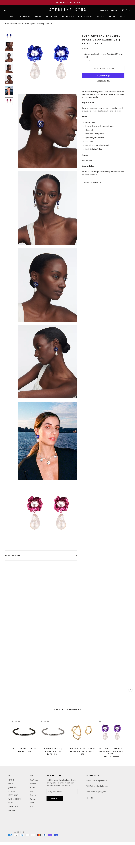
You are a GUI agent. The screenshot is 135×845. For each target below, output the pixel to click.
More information (93, 182)
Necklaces (33, 799)
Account (104, 10)
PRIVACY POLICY (13, 795)
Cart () (126, 10)
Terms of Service (13, 806)
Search (114, 10)
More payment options (103, 81)
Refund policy (12, 810)
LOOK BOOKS (12, 791)
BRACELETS (51, 16)
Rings (31, 791)
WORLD (101, 16)
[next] (128, 735)
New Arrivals (34, 780)
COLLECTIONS (85, 16)
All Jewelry (33, 784)
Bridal (32, 803)
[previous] (6, 735)
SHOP (13, 16)
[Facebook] (87, 797)
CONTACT (11, 780)
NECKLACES (68, 16)
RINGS (38, 16)
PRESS (112, 16)
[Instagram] (92, 797)
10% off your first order (67, 2)
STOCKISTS (11, 784)
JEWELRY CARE (13, 555)
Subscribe (55, 799)
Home (7, 23)
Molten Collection (15, 23)
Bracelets (33, 795)
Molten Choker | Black (24, 749)
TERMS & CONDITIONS (14, 799)
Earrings (32, 787)
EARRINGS (25, 16)
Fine (31, 806)
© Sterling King (16, 832)
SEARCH (10, 803)
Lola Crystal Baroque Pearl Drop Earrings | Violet (111, 751)
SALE (122, 16)
